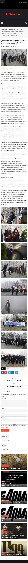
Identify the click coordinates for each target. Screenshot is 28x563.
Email (2, 413)
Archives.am (14, 14)
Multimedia (12, 29)
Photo (19, 29)
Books (3, 481)
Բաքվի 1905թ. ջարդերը (14, 380)
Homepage (4, 29)
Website (3, 417)
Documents (4, 531)
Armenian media (5, 465)
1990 (8, 368)
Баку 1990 (22, 368)
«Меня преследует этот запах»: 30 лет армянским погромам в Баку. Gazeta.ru (14, 385)
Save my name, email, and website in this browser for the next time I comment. (13, 426)
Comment (3, 398)
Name (2, 408)
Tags (3, 368)
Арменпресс (14, 368)
